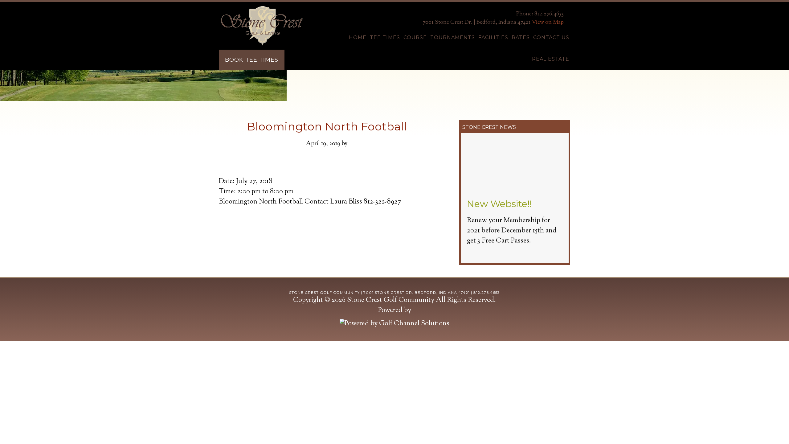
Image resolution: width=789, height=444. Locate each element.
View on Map (548, 22)
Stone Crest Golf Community (262, 26)
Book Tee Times (251, 59)
